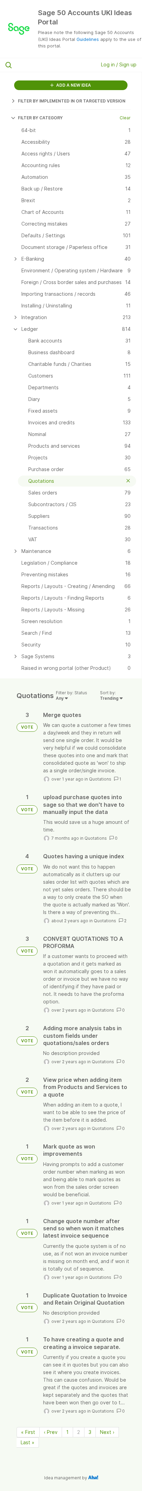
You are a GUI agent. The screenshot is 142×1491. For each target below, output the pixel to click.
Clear (125, 117)
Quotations (100, 779)
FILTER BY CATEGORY (40, 117)
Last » (27, 1442)
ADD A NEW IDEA (73, 85)
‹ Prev (51, 1432)
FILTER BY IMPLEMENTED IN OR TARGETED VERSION (71, 101)
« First (28, 1432)
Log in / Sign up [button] (118, 64)
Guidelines (88, 39)
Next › (107, 1432)
